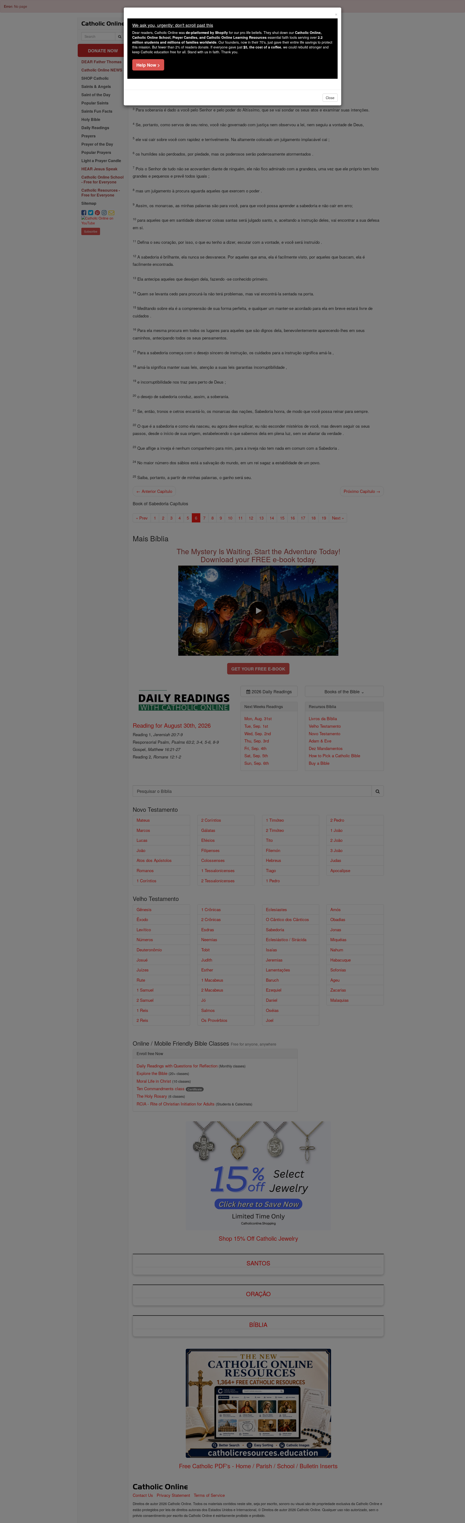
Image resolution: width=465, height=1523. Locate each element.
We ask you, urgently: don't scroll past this (172, 25)
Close (330, 97)
